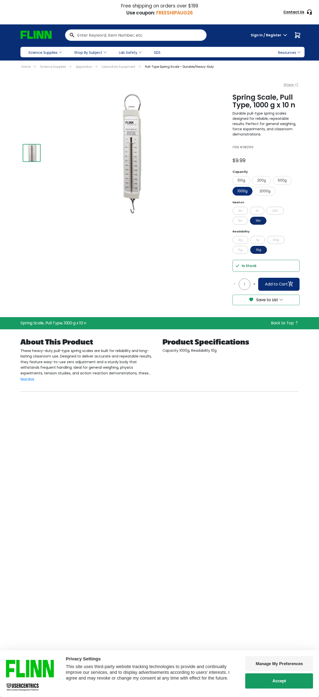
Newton (238, 202)
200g (261, 180)
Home (25, 67)
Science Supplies (43, 52)
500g (282, 180)
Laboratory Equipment (118, 67)
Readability (241, 231)
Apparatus (84, 67)
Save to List (267, 300)
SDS (157, 52)
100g (241, 180)
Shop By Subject (88, 52)
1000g (242, 191)
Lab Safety (128, 52)
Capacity (240, 172)
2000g (264, 191)
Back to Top (283, 323)
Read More (27, 379)
